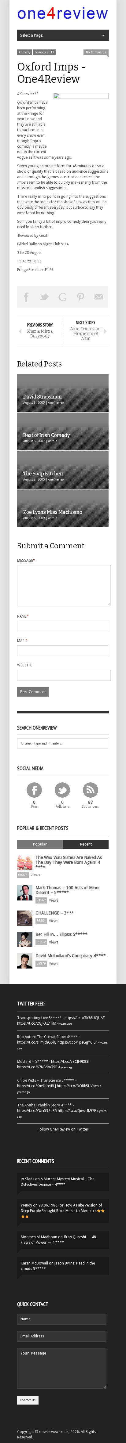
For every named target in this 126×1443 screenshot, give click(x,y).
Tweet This (44, 297)
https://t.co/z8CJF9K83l (70, 1061)
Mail (22, 641)
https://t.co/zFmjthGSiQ (37, 1042)
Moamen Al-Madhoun (39, 1237)
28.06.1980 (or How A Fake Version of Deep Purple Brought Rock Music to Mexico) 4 (61, 1208)
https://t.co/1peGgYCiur (77, 1042)
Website (24, 665)
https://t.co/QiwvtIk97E (77, 1111)
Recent (86, 844)
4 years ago (64, 1023)
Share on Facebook (26, 297)
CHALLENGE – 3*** (54, 913)
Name (23, 616)
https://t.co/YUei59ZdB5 (37, 1111)
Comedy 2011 (44, 52)
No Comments (96, 52)
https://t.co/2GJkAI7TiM (36, 1023)
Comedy (24, 52)
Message (26, 560)
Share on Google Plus (63, 297)
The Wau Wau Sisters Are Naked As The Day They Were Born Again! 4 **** (68, 862)
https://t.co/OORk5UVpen (78, 1086)
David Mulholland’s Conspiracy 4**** (70, 955)
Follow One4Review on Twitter (63, 1129)
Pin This (81, 297)
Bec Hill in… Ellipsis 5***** (61, 934)
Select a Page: (31, 35)
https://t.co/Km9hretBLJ (36, 1086)
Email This (99, 297)
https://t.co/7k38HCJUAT (85, 1018)
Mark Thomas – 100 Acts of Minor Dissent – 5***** (67, 890)
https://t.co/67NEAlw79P (37, 1067)
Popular (40, 844)
